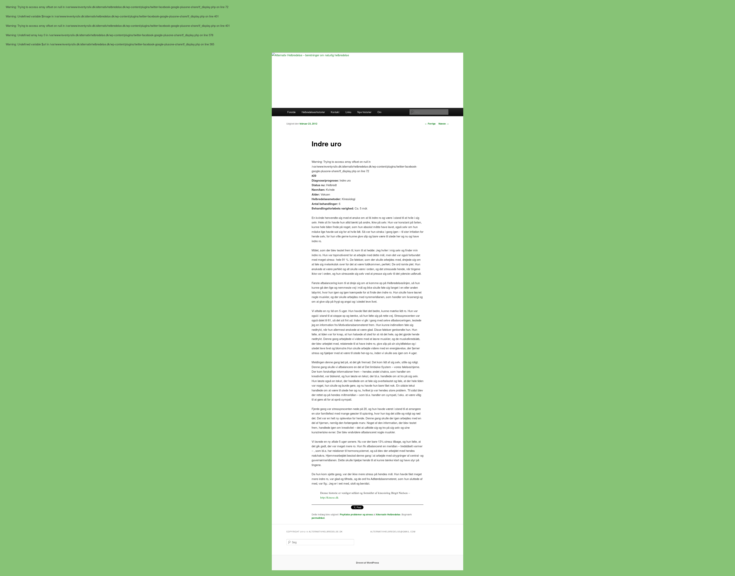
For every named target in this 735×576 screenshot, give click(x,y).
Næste (444, 123)
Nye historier (364, 112)
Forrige (430, 123)
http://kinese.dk (329, 497)
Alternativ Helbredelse (388, 514)
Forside (291, 112)
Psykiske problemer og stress (356, 514)
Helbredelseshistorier (313, 112)
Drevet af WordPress (367, 562)
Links (348, 112)
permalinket (318, 518)
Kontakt (335, 112)
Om (379, 112)
